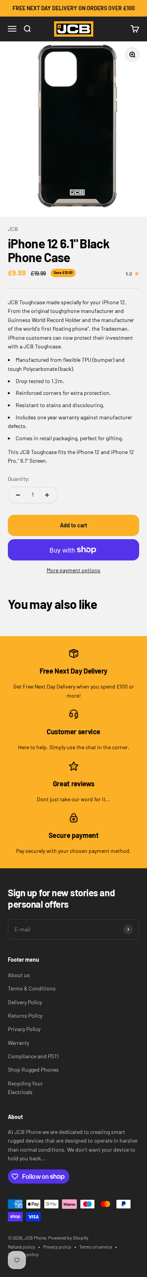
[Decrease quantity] (18, 495)
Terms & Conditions (32, 988)
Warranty (18, 1042)
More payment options (73, 570)
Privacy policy (57, 1246)
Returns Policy (25, 1015)
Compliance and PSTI (33, 1056)
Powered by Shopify (68, 1237)
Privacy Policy (24, 1029)
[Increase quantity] (47, 495)
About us (19, 975)
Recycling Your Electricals (25, 1087)
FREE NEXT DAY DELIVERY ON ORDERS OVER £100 (74, 8)
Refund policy (21, 1246)
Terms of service (95, 1246)
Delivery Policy (25, 1002)
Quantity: (19, 478)
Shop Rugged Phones (33, 1069)
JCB (13, 228)
